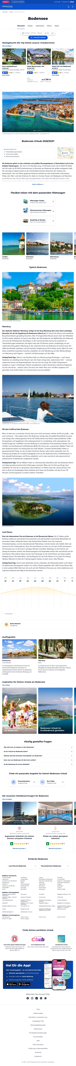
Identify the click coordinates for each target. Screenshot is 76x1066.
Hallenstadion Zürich (26, 912)
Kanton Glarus (25, 917)
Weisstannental (61, 909)
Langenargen (24, 879)
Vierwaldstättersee (7, 900)
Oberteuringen (61, 889)
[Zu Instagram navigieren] (32, 998)
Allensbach (24, 889)
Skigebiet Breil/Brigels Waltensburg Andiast (45, 909)
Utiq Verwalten (38, 1037)
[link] (68, 7)
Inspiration (40, 26)
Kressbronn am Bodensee (9, 881)
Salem (22, 882)
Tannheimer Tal (25, 906)
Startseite (5, 12)
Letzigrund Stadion (26, 897)
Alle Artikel (6, 685)
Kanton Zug (42, 917)
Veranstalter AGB (38, 1021)
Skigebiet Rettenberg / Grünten (45, 901)
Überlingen (24, 877)
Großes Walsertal (62, 900)
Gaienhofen (42, 884)
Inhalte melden (38, 1013)
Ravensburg (5, 882)
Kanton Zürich (61, 917)
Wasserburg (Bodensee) (45, 881)
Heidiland (5, 903)
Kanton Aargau (25, 918)
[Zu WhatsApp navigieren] (45, 998)
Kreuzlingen (5, 887)
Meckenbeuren (25, 886)
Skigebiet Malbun (43, 903)
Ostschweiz (42, 897)
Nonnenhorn (42, 887)
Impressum (38, 1056)
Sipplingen (60, 886)
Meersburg (5, 879)
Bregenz (23, 881)
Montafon (41, 894)
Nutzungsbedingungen (38, 1025)
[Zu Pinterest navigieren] (41, 998)
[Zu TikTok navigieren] (36, 998)
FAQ (38, 1009)
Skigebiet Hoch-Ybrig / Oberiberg (27, 903)
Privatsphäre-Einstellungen (38, 1033)
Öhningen (23, 887)
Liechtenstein (6, 917)
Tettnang (41, 882)
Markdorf (4, 884)
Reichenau (42, 886)
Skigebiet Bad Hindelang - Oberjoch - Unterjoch (64, 906)
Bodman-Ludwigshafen (64, 881)
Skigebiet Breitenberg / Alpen (47, 906)
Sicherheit (38, 1052)
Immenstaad (61, 879)
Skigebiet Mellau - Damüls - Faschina (9, 898)
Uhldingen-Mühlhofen (63, 882)
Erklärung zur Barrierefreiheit (38, 1048)
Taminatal (23, 894)
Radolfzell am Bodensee (45, 879)
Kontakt (56, 2)
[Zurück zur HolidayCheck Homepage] (7, 7)
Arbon (4, 889)
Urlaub (11, 12)
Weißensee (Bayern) (7, 912)
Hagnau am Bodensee (8, 886)
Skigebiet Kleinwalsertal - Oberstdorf (9, 895)
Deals (5, 2)
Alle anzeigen (7, 46)
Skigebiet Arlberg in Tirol (64, 894)
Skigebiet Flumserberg (63, 903)
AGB (38, 1041)
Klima (49, 26)
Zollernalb (60, 897)
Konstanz (60, 877)
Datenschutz (38, 1029)
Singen (59, 884)
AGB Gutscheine (38, 1044)
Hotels (30, 26)
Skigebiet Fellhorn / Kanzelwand (26, 901)
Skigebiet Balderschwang (9, 906)
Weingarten (42, 889)
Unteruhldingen (25, 884)
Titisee (4, 909)
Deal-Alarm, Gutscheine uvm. (38, 1017)
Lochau (59, 887)
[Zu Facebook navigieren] (27, 998)
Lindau (41, 877)
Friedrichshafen (6, 877)
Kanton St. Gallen (7, 918)
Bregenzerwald (25, 909)
